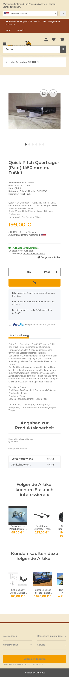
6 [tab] (43, 144)
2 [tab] (29, 144)
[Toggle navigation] (4, 42)
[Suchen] (63, 49)
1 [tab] (26, 144)
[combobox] (30, 13)
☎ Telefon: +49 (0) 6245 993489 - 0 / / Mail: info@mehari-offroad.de (33, 23)
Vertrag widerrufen (35, 658)
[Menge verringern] (12, 272)
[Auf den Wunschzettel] (53, 93)
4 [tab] (36, 144)
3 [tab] (33, 144)
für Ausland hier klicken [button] (34, 253)
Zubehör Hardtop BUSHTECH (34, 191)
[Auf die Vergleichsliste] (44, 93)
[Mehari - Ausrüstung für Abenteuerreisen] (20, 45)
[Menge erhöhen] (56, 272)
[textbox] (30, 13)
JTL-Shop (40, 672)
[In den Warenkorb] (11, 83)
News (8, 30)
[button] (46, 39)
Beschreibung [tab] (18, 335)
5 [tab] (40, 144)
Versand (32, 232)
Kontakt (20, 30)
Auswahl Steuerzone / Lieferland (24, 235)
